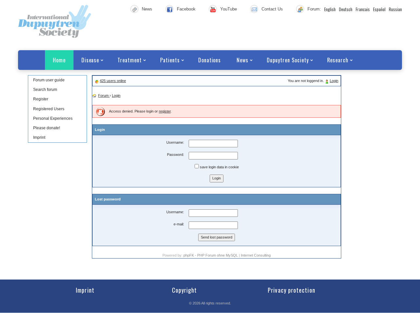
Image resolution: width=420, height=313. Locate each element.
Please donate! (46, 128)
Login (334, 81)
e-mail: (179, 224)
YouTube (228, 9)
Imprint (39, 137)
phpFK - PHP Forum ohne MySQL (211, 255)
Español (379, 9)
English (330, 9)
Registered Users (48, 109)
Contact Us (272, 9)
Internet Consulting (256, 255)
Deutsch (345, 9)
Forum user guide (49, 80)
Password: (175, 154)
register (165, 111)
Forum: (314, 9)
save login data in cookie (219, 167)
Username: (175, 142)
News (147, 9)
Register (40, 99)
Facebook (186, 9)
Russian (395, 9)
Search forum (45, 89)
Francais (363, 9)
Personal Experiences (53, 118)
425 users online (113, 81)
